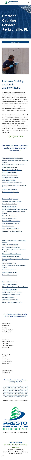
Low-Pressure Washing (8, 247)
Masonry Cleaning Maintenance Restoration (14, 249)
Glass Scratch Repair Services (10, 223)
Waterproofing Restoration (9, 292)
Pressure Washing (7, 282)
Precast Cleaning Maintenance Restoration (14, 265)
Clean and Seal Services (9, 180)
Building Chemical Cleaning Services (12, 170)
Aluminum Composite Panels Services (12, 158)
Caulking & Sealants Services (10, 177)
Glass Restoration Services (9, 218)
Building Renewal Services (9, 172)
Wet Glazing (5, 297)
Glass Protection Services (9, 215)
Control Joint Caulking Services (10, 192)
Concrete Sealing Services (9, 189)
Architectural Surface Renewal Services (13, 164)
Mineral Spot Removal (8, 256)
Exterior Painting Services (9, 206)
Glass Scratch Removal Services (11, 221)
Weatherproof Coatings (8, 294)
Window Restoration (7, 299)
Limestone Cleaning (7, 244)
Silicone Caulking (7, 284)
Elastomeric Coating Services (10, 199)
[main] (16, 21)
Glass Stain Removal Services (10, 228)
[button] (2, 2)
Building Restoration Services (10, 175)
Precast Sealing (6, 269)
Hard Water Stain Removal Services (12, 231)
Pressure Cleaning (7, 272)
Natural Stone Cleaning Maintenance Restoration (15, 259)
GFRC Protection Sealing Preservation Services (15, 209)
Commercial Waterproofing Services (12, 182)
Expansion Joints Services (9, 204)
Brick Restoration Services (9, 167)
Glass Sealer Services (8, 226)
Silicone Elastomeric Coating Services (12, 287)
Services (15, 244)
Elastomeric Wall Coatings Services (11, 201)
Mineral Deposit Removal (9, 254)
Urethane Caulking (7, 289)
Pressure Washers (7, 275)
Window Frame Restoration (9, 302)
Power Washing (6, 263)
